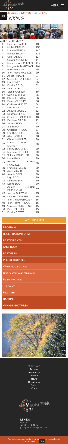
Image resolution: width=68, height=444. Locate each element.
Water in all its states (15, 266)
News (34, 378)
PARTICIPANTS (12, 240)
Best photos (34, 382)
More (33, 441)
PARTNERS (10, 253)
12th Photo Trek (28, 13)
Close (42, 441)
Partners (34, 375)
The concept (34, 372)
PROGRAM (9, 227)
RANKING (42, 13)
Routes (34, 385)
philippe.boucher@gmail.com (34, 427)
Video (34, 388)
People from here (12, 279)
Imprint (23, 422)
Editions (15, 13)
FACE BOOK (10, 246)
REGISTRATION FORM (16, 233)
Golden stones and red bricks (19, 272)
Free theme (9, 292)
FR (3, 16)
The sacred (9, 285)
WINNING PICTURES (15, 305)
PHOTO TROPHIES (14, 259)
